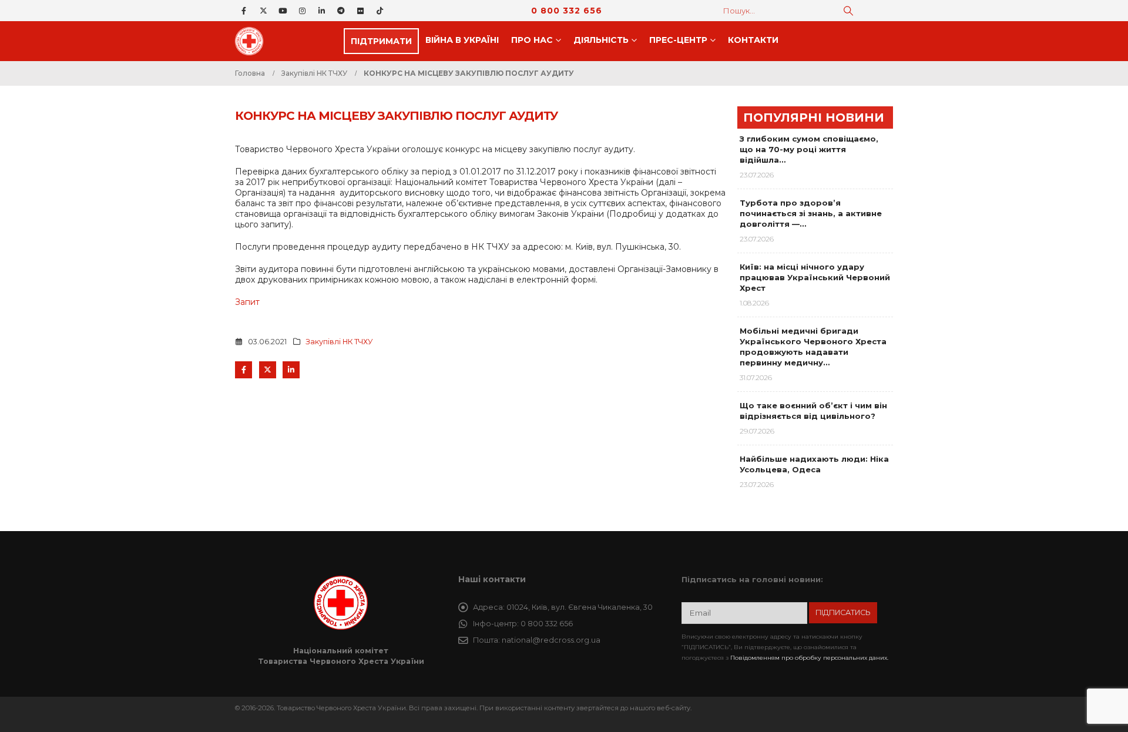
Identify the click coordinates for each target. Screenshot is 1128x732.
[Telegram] (341, 10)
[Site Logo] (252, 41)
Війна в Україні (462, 40)
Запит (247, 302)
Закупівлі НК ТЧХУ (339, 341)
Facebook (243, 369)
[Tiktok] (379, 10)
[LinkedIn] (321, 10)
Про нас (532, 40)
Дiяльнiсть (601, 40)
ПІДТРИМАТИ (381, 41)
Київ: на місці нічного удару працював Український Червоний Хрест (815, 277)
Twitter (267, 369)
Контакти (753, 40)
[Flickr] (360, 10)
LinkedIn (291, 369)
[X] (263, 10)
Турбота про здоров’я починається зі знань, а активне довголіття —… (811, 213)
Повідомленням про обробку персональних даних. (809, 658)
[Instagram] (302, 10)
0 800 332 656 (566, 10)
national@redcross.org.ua (551, 640)
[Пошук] (848, 11)
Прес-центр (678, 40)
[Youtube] (282, 10)
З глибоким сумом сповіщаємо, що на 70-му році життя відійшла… (809, 149)
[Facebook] (244, 10)
